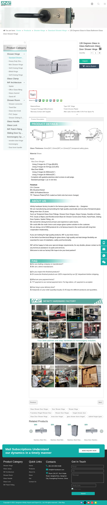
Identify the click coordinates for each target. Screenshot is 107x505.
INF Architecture (14, 82)
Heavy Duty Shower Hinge (18, 61)
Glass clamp (7, 469)
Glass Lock (12, 125)
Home (31, 465)
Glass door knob (15, 111)
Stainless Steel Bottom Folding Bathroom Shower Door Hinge (57, 440)
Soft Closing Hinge (16, 68)
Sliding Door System (16, 133)
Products (32, 469)
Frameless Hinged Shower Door (41, 413)
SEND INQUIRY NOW (89, 450)
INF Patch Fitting (14, 129)
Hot (30, 478)
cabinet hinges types (95, 416)
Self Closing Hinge (16, 75)
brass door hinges (57, 416)
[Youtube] (88, 502)
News (31, 475)
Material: (33, 106)
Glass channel (14, 93)
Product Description (37, 119)
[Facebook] (81, 502)
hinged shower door (79, 413)
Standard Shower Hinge (18, 58)
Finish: (66, 109)
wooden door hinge (16, 140)
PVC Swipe (13, 114)
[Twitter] (85, 502)
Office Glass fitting (15, 90)
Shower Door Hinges (62, 413)
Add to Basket (91, 66)
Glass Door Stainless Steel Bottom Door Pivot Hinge (91, 440)
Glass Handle (13, 121)
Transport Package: (37, 109)
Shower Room (13, 100)
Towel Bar (12, 107)
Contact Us (32, 481)
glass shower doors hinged (76, 416)
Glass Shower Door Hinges (39, 409)
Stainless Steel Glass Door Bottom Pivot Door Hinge (74, 440)
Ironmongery (13, 144)
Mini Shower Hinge (16, 65)
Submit (83, 493)
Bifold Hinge (13, 71)
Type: (65, 106)
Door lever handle (15, 147)
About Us (32, 472)
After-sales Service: (70, 111)
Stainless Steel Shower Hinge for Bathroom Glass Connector (41, 440)
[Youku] (92, 502)
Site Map (62, 502)
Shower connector (15, 104)
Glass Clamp (13, 79)
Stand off (12, 96)
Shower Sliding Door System (18, 118)
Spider (11, 86)
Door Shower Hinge (58, 409)
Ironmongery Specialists (17, 137)
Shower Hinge (13, 54)
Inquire (85, 61)
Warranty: (34, 111)
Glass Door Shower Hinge (38, 416)
